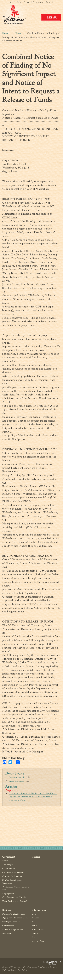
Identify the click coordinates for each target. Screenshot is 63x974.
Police (35, 925)
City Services (39, 910)
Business (6, 910)
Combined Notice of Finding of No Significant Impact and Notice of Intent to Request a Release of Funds (33, 796)
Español (49, 2)
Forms (35, 937)
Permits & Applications (13, 914)
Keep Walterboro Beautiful (15, 901)
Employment (38, 2)
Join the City (15, 2)
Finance (35, 917)
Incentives (7, 933)
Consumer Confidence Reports (42, 967)
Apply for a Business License (16, 917)
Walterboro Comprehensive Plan (15, 888)
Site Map (22, 970)
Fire (34, 921)
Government (8, 856)
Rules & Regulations (12, 929)
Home (5, 33)
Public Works (38, 929)
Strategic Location (11, 921)
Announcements (17, 777)
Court (35, 914)
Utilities (35, 933)
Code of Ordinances (12, 876)
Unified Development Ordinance (12, 881)
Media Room (10, 970)
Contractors (8, 925)
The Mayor (7, 864)
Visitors (36, 856)
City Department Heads (14, 897)
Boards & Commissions (13, 872)
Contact (27, 2)
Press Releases (16, 780)
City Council (8, 868)
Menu (52, 17)
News (18, 33)
